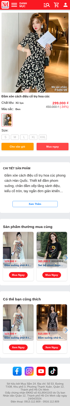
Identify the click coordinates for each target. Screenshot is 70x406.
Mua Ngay (18, 275)
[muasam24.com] (5, 5)
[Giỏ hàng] (57, 5)
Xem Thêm (35, 204)
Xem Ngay (18, 347)
